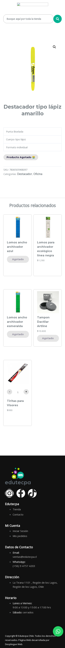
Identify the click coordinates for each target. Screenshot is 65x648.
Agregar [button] (48, 267)
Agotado (18, 259)
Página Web (24, 640)
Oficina (37, 174)
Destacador (24, 174)
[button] (54, 47)
